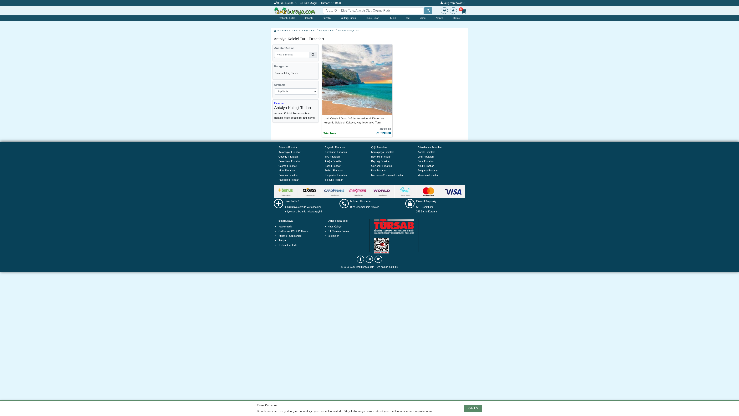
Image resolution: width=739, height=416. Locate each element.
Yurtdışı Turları (348, 18)
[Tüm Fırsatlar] (444, 10)
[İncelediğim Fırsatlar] (453, 10)
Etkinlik (392, 18)
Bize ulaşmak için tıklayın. (365, 206)
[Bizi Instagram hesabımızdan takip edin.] (369, 259)
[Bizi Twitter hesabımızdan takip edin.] (378, 259)
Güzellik (327, 18)
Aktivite (439, 18)
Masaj (423, 18)
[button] (279, 103)
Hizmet (456, 18)
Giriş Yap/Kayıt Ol (454, 2)
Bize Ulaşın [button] (311, 2)
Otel (408, 18)
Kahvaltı (308, 18)
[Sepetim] (463, 11)
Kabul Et (473, 408)
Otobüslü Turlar (287, 18)
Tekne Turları (372, 18)
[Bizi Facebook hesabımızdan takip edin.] (360, 259)
